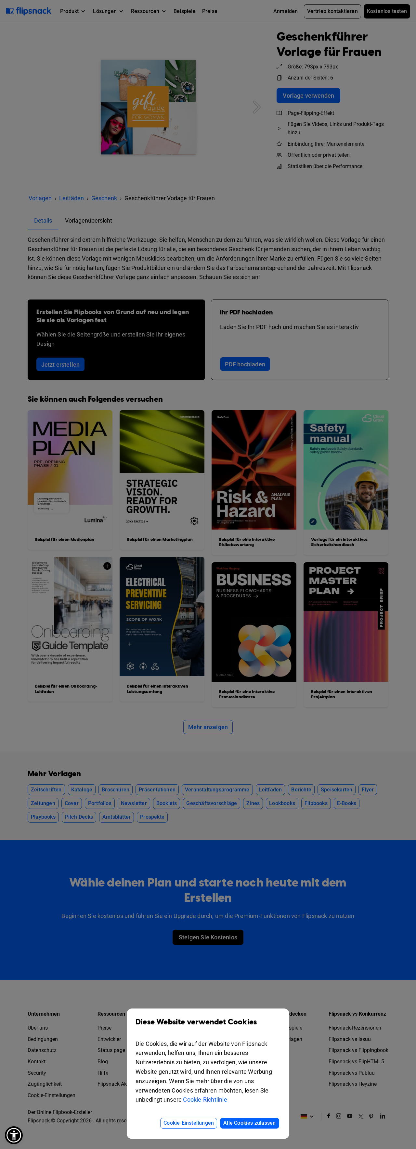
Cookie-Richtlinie (205, 1099)
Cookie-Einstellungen (188, 1123)
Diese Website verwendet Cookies (196, 1022)
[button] (13, 1135)
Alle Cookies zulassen (249, 1123)
